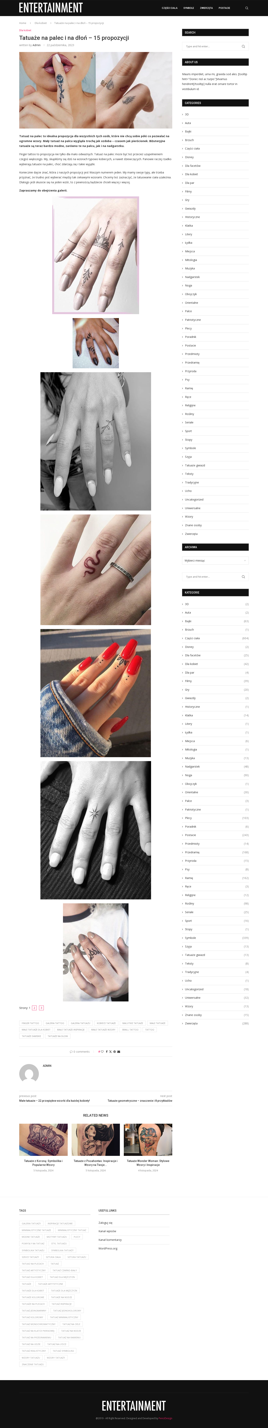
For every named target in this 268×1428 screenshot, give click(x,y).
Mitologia (191, 260)
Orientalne (191, 303)
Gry (187, 200)
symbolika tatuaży (62, 1250)
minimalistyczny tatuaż (72, 1230)
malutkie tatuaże (132, 1023)
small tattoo (130, 1029)
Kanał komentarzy (110, 1240)
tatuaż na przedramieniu (36, 1337)
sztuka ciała (53, 1257)
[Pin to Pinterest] (114, 1051)
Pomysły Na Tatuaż (33, 1243)
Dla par (189, 183)
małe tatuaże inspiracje (71, 1029)
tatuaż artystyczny (34, 1270)
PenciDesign (165, 1418)
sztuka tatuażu (76, 1257)
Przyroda (190, 371)
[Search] (247, 8)
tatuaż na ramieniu (69, 1337)
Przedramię (192, 362)
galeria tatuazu (80, 1023)
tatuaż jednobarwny (34, 1310)
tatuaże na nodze (61, 1297)
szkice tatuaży (30, 1257)
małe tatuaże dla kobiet (36, 1029)
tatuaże (26, 1283)
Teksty (189, 474)
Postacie (224, 8)
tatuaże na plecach (33, 1303)
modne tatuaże (31, 1236)
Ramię (189, 388)
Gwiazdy (190, 208)
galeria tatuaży (31, 1223)
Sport (188, 431)
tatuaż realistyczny (34, 1350)
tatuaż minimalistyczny (64, 1317)
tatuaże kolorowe (33, 1297)
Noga (188, 285)
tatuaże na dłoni (58, 1036)
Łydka (188, 242)
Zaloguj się (105, 1223)
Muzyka (190, 268)
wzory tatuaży (56, 1357)
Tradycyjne (192, 482)
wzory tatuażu (31, 1357)
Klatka (189, 225)
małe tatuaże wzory (103, 1029)
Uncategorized (194, 499)
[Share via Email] (118, 1051)
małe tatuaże (157, 1023)
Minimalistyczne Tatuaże (36, 1230)
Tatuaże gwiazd (195, 465)
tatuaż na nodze (71, 1330)
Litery (188, 234)
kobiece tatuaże (106, 1023)
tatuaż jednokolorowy (67, 1310)
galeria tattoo (55, 1023)
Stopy (188, 439)
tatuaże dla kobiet (33, 1290)
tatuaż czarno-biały (65, 1270)
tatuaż (55, 1263)
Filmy (188, 191)
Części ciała (170, 8)
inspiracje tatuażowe (60, 1223)
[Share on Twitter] (110, 1051)
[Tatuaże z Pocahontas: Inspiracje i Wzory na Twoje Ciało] (96, 1140)
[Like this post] (102, 1051)
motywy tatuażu (57, 1236)
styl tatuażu (59, 1243)
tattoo (149, 1029)
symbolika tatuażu (33, 1250)
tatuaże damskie (31, 1036)
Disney (189, 157)
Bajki (188, 131)
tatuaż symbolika (63, 1350)
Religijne (190, 405)
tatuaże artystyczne (50, 1283)
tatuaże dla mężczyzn (64, 1290)
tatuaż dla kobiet (32, 1277)
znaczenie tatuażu (33, 1364)
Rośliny (189, 414)
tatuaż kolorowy (32, 1317)
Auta (188, 123)
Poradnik (190, 337)
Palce (188, 311)
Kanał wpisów (107, 1231)
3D (187, 114)
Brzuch (189, 140)
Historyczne (192, 217)
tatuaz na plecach (33, 1263)
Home (22, 23)
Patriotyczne (193, 320)
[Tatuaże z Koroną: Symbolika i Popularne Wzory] (43, 1140)
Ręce (188, 397)
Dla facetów (193, 166)
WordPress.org (107, 1248)
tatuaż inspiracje (62, 1303)
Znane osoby (193, 525)
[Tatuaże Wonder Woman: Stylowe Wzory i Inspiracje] (148, 1140)
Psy (187, 379)
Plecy (188, 328)
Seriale (189, 422)
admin (37, 45)
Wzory (189, 516)
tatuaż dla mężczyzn (62, 1277)
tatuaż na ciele (71, 1324)
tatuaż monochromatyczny (39, 1324)
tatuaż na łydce (56, 1344)
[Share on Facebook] (107, 1051)
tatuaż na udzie (31, 1344)
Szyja (188, 457)
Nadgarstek (192, 277)
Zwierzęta (206, 8)
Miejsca (190, 251)
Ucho (188, 491)
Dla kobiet (41, 23)
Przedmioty (192, 354)
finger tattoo (30, 1023)
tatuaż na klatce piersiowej (38, 1330)
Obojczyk (191, 294)
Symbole (188, 8)
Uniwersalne (193, 508)
